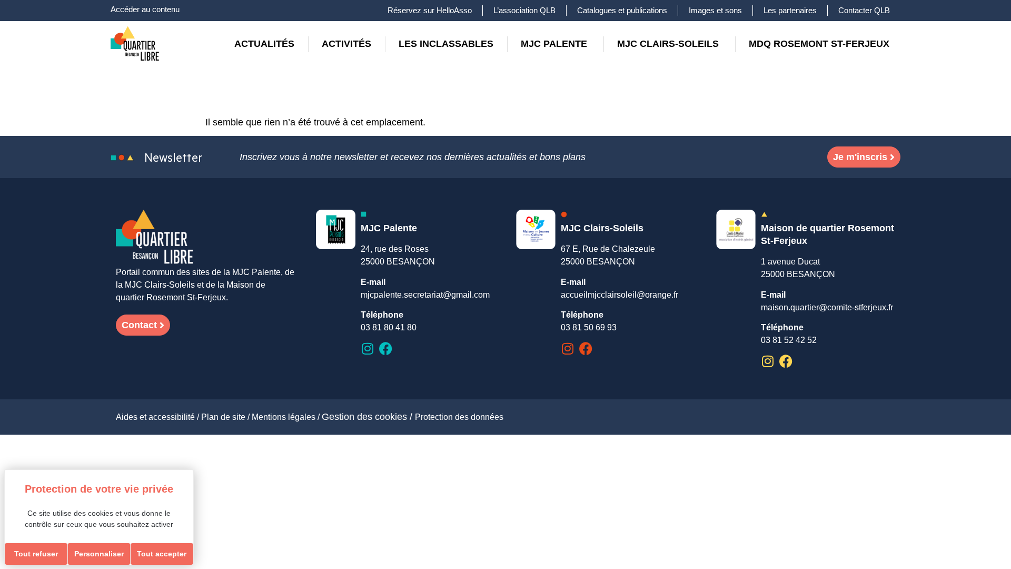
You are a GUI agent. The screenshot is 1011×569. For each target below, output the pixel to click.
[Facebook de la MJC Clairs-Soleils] (585, 348)
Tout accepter (161, 554)
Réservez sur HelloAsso (430, 10)
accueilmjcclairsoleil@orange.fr (619, 294)
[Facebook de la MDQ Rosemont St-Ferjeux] (785, 361)
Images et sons (715, 10)
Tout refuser (36, 554)
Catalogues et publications (622, 10)
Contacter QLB (864, 10)
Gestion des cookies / (368, 416)
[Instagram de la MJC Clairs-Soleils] (567, 348)
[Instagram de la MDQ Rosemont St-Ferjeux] (767, 361)
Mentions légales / (287, 417)
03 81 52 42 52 (789, 340)
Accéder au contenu (145, 9)
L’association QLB (524, 10)
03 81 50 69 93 (589, 327)
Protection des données (459, 417)
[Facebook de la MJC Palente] (385, 348)
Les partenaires (790, 10)
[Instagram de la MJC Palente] (367, 348)
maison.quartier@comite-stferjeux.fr (827, 307)
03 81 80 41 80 (389, 327)
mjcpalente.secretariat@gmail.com (425, 294)
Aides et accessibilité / (158, 417)
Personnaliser (99, 554)
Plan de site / (226, 417)
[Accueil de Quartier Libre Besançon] (155, 238)
